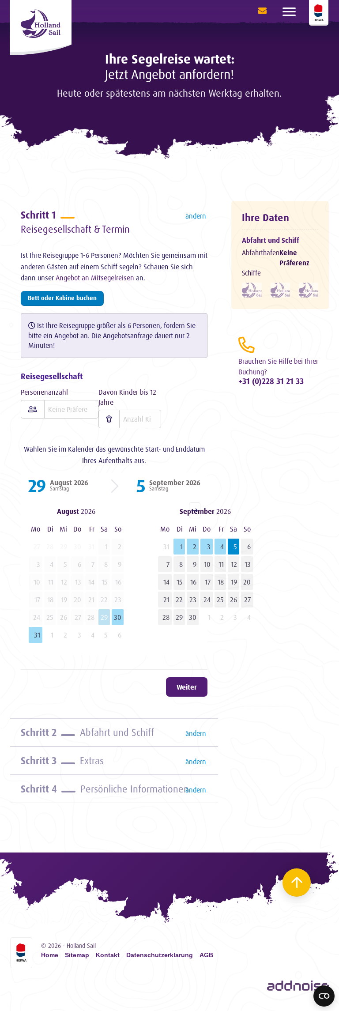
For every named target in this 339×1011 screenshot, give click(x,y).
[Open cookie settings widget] (324, 996)
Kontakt (108, 955)
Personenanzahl (44, 392)
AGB (206, 955)
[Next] (194, 510)
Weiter (187, 687)
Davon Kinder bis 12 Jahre (127, 397)
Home (49, 955)
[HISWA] (318, 13)
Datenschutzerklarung (159, 955)
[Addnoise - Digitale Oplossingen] (298, 986)
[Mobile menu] (289, 11)
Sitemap (77, 955)
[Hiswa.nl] (21, 952)
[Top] (296, 882)
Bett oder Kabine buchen (62, 298)
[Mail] (260, 11)
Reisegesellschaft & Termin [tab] (114, 222)
